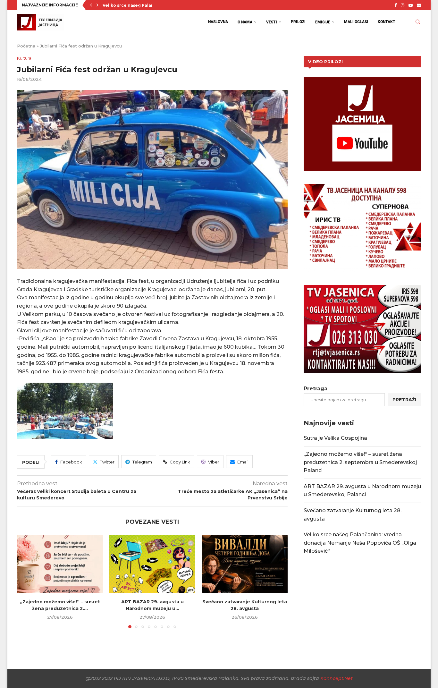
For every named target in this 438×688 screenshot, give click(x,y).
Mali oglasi (356, 22)
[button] (91, 5)
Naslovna (218, 22)
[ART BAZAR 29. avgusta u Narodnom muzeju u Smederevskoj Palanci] (152, 564)
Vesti (271, 22)
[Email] (419, 5)
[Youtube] (411, 5)
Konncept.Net (336, 678)
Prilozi (298, 22)
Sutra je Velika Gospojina (335, 438)
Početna (26, 45)
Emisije (322, 22)
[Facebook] (395, 5)
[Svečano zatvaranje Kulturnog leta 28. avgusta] (245, 564)
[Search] (418, 22)
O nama (245, 22)
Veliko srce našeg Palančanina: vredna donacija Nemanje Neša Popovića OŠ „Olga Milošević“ (360, 542)
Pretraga (315, 389)
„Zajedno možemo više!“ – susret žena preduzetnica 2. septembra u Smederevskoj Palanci (360, 462)
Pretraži (404, 400)
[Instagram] (402, 5)
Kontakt (386, 22)
